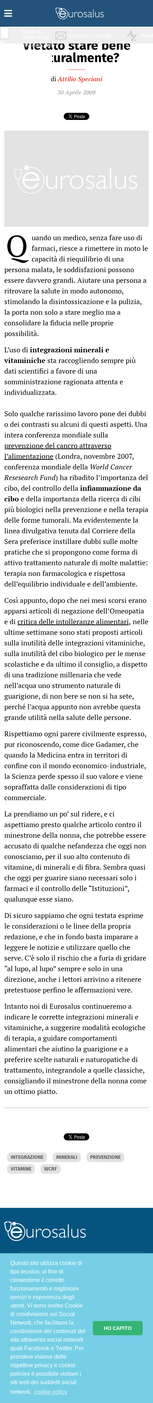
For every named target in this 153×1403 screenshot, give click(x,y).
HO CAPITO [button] (118, 1328)
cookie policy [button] (50, 1392)
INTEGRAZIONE (27, 1157)
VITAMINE (21, 1169)
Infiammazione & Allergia (38, 48)
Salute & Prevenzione (35, 34)
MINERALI (66, 1157)
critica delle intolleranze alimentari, (74, 621)
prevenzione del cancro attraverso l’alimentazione (57, 451)
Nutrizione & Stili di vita (36, 61)
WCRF (50, 1169)
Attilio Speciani (80, 79)
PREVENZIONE (105, 1157)
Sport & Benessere (34, 75)
